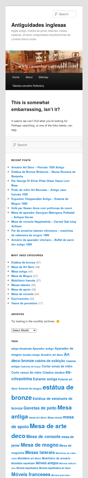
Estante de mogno (30, 388)
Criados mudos (54, 372)
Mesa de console (22, 294)
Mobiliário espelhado (23, 463)
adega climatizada (21, 348)
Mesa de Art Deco (22, 267)
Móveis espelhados (27, 468)
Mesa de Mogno (21, 276)
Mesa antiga (19, 271)
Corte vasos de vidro (26, 372)
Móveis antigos (47, 463)
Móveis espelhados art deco (55, 468)
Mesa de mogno (40, 444)
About (29, 77)
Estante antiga (45, 378)
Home (15, 77)
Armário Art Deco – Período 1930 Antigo (37, 167)
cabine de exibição (50, 360)
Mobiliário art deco (29, 458)
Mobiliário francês (23, 280)
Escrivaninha (20, 299)
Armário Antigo (31, 355)
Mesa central (55, 417)
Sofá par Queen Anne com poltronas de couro (41, 208)
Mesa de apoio (21, 289)
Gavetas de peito (40, 408)
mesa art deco (38, 417)
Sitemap (43, 77)
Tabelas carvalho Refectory (28, 85)
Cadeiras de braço (31, 366)
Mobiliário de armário (56, 458)
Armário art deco (52, 355)
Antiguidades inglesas (38, 24)
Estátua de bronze (23, 262)
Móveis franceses (30, 474)
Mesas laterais (20, 285)
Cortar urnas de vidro (57, 366)
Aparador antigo (43, 348)
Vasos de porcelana (24, 303)
